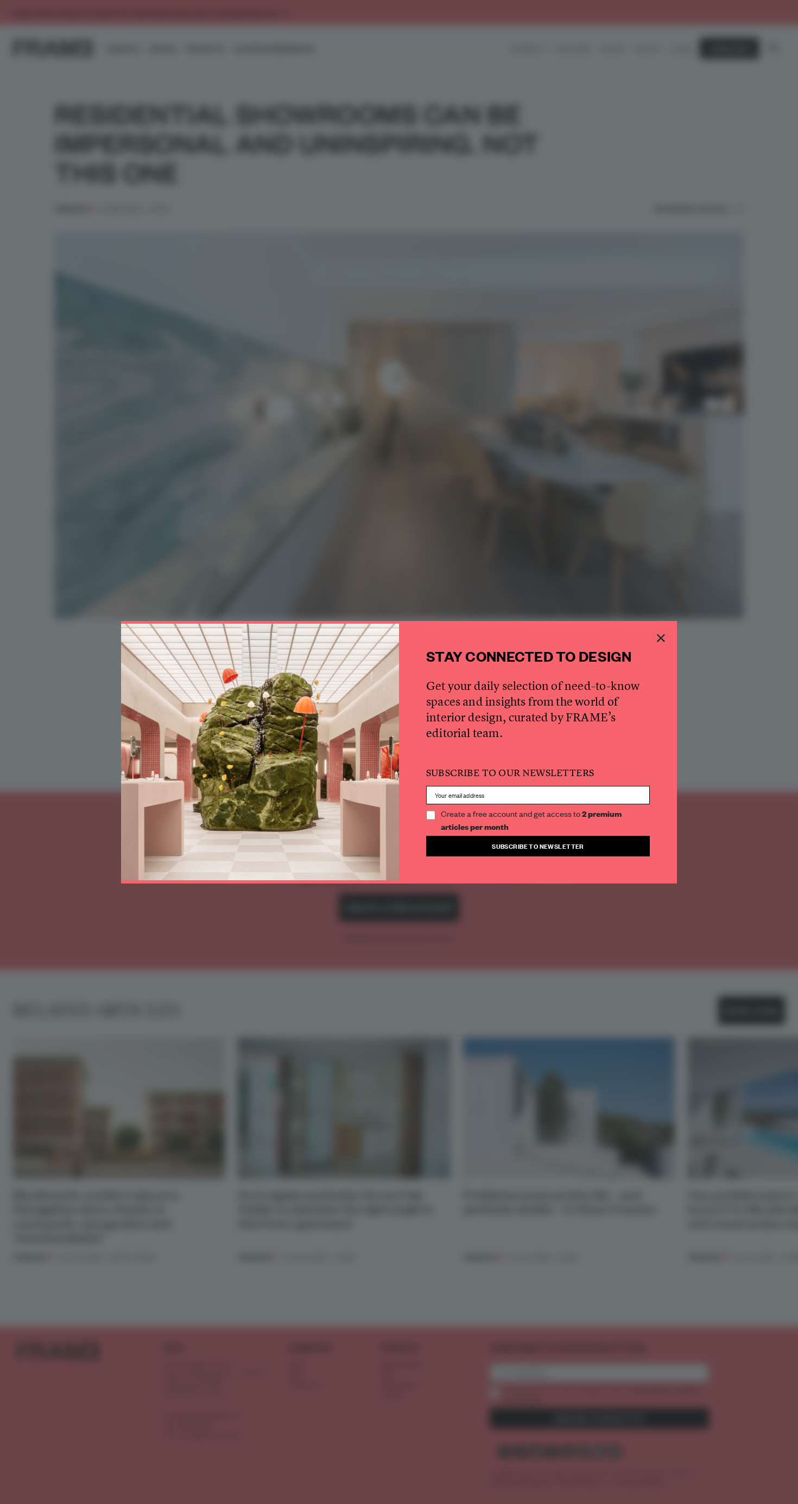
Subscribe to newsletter (538, 846)
